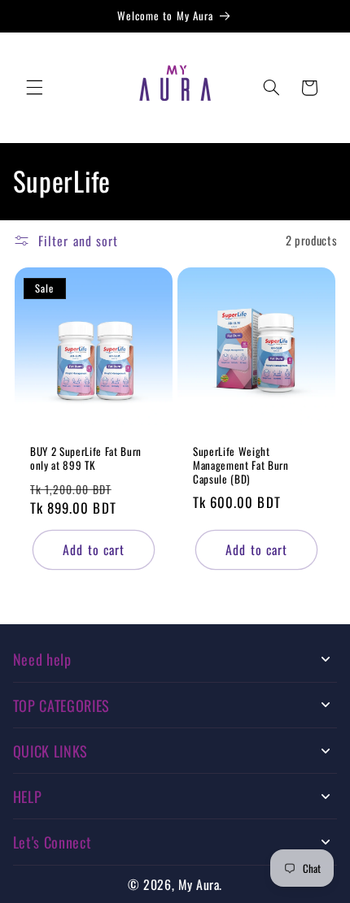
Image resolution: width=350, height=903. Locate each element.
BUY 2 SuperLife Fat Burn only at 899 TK (86, 459)
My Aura (198, 884)
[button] (34, 87)
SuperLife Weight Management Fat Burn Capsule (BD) (241, 466)
